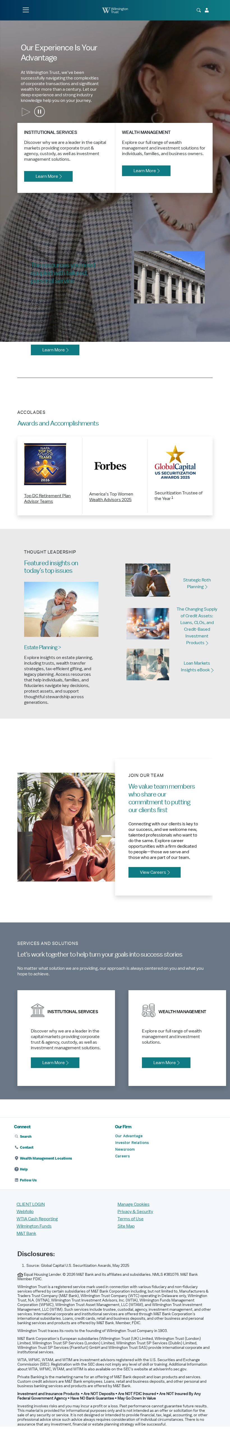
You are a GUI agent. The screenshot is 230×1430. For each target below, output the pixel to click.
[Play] (26, 112)
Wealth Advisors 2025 (110, 499)
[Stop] (40, 112)
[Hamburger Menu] (26, 10)
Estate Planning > (42, 647)
